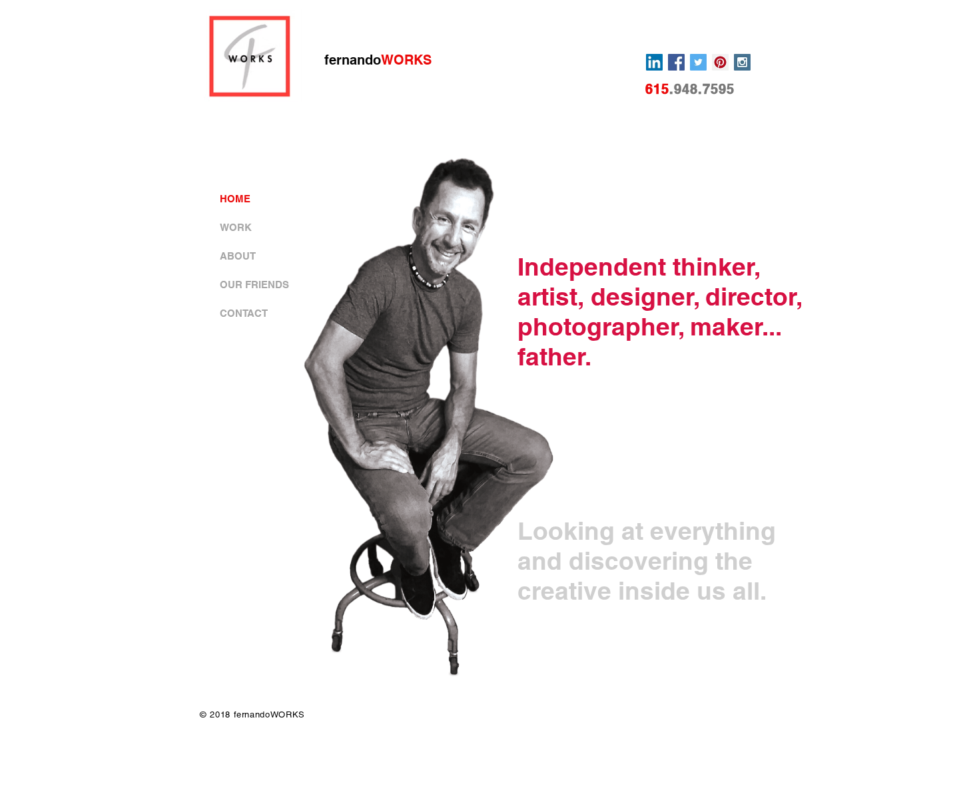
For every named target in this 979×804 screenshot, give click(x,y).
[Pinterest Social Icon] (720, 62)
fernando (378, 60)
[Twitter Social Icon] (698, 62)
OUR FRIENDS (254, 284)
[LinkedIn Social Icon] (654, 62)
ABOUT (238, 256)
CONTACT (244, 313)
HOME (235, 198)
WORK (236, 227)
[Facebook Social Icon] (676, 62)
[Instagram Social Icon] (742, 62)
